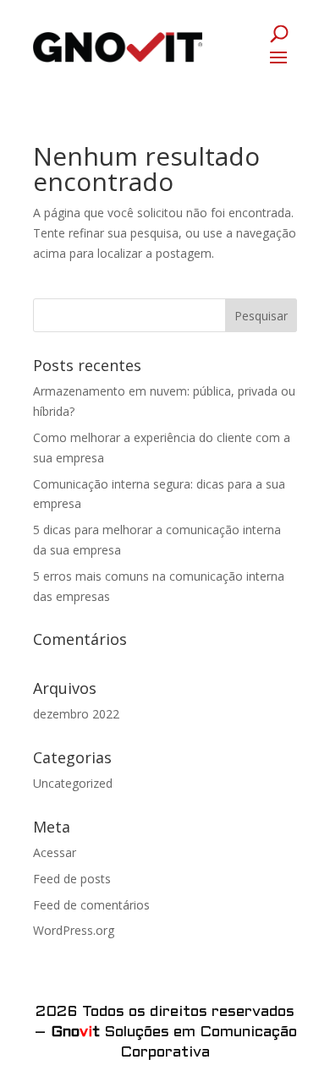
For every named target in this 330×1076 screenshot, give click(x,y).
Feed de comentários (91, 905)
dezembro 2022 (76, 714)
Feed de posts (72, 879)
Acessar (54, 852)
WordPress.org (73, 930)
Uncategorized (73, 783)
